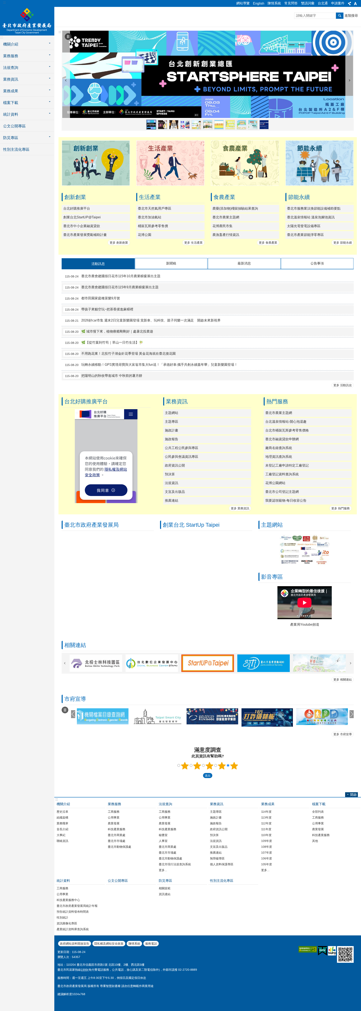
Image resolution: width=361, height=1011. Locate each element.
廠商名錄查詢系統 (278, 448)
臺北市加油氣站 (149, 217)
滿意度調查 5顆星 (234, 766)
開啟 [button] (353, 794)
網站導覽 (243, 3)
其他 (315, 841)
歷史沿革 (62, 811)
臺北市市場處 (116, 841)
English (258, 3)
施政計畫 (171, 430)
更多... (163, 870)
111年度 (266, 829)
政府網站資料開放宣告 (74, 943)
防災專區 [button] (10, 138)
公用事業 (113, 817)
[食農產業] (245, 184)
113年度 (266, 817)
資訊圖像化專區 (67, 923)
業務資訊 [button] (10, 79)
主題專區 (171, 421)
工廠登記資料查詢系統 (282, 474)
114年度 (266, 811)
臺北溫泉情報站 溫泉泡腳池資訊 (311, 217)
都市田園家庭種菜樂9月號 (92, 298)
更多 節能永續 (342, 242)
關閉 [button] (349, 3)
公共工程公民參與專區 (181, 448)
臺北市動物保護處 (119, 846)
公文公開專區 (14, 126)
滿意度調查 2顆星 (197, 766)
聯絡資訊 (62, 841)
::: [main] (59, 32)
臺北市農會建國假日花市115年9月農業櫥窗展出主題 (112, 287)
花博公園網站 (275, 483)
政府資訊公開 (175, 465)
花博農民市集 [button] (241, 124)
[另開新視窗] (207, 74)
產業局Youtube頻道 (304, 624)
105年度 (266, 864)
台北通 (323, 3)
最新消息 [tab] (244, 263)
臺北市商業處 (116, 835)
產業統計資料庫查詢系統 (73, 929)
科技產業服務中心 (68, 900)
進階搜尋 (351, 15)
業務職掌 (62, 823)
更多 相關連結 (342, 679)
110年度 (266, 835)
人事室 (163, 841)
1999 (84, 969)
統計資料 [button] (10, 114)
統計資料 (63, 880)
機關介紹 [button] (10, 44)
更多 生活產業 (193, 242)
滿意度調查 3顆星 (210, 766)
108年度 (266, 846)
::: (4, 2)
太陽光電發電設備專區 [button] (219, 124)
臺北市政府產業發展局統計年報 (77, 905)
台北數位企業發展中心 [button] (252, 124)
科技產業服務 (116, 829)
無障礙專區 (217, 858)
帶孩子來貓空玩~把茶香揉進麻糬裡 (99, 309)
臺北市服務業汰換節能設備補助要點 (314, 208)
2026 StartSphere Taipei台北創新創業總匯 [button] (151, 124)
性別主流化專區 (16, 149)
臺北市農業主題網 (225, 217)
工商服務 (113, 811)
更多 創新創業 (119, 242)
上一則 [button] (66, 80)
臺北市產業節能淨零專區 (305, 235)
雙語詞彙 (307, 3)
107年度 (266, 852)
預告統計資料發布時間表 (73, 911)
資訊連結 (164, 894)
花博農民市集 (222, 226)
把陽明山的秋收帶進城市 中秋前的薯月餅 (103, 376)
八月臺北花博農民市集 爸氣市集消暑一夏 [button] (196, 124)
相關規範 (164, 888)
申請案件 (337, 3)
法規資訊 (171, 483)
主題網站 (171, 413)
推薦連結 (171, 500)
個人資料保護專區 (221, 864)
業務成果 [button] (10, 91)
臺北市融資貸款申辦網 (282, 439)
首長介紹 (62, 829)
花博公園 (144, 235)
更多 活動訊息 (342, 385)
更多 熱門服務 (340, 508)
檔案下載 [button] (10, 103)
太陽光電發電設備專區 (303, 226)
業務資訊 (216, 804)
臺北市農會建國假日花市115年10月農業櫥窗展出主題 (112, 276)
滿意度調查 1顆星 (185, 766)
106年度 (266, 858)
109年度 (266, 841)
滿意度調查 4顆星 (222, 766)
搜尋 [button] (339, 16)
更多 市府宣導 (342, 734)
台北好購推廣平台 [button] (264, 124)
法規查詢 (165, 804)
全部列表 (318, 811)
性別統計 (62, 917)
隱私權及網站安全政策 (108, 943)
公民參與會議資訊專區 (181, 456)
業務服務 (114, 804)
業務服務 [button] (10, 56)
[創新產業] (96, 184)
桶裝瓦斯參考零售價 (153, 226)
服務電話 (151, 943)
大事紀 (61, 835)
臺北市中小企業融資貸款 (81, 226)
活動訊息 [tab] (98, 264)
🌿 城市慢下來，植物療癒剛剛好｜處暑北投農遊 (109, 331)
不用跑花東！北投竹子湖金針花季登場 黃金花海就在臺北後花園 (120, 354)
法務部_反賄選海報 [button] (162, 124)
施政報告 (171, 439)
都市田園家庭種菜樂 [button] (207, 124)
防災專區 (165, 880)
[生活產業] (170, 184)
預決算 (170, 474)
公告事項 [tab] (317, 263)
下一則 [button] (349, 80)
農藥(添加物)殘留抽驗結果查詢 (235, 208)
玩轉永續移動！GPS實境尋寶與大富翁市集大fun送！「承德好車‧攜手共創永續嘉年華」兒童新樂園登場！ (151, 365)
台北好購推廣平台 (76, 208)
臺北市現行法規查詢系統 (175, 864)
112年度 (266, 823)
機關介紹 (63, 804)
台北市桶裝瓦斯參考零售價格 (287, 430)
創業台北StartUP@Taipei (82, 217)
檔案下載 (318, 804)
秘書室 (163, 835)
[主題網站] (304, 564)
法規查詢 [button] (10, 68)
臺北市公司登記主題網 (282, 491)
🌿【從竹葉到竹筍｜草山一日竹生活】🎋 (104, 342)
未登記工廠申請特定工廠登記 (287, 465)
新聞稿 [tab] (171, 263)
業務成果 (268, 804)
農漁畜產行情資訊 (225, 235)
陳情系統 (274, 3)
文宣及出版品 (175, 491)
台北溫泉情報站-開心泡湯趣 (285, 421)
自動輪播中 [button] (68, 36)
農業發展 (113, 823)
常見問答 (291, 3)
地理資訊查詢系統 (278, 456)
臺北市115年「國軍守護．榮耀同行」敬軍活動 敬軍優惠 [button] (185, 124)
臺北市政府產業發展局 (27, 20)
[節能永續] (319, 184)
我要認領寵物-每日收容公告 (285, 500)
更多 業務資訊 (240, 508)
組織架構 (62, 817)
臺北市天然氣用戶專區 (154, 208)
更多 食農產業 (268, 242)
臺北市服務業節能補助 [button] (230, 124)
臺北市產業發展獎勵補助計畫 (85, 235)
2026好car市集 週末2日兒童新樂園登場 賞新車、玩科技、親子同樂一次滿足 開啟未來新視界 (143, 320)
